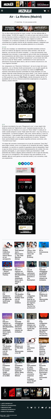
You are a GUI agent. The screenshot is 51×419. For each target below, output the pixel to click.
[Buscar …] (48, 11)
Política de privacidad (12, 415)
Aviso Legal (3, 415)
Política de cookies (5, 416)
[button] (19, 163)
